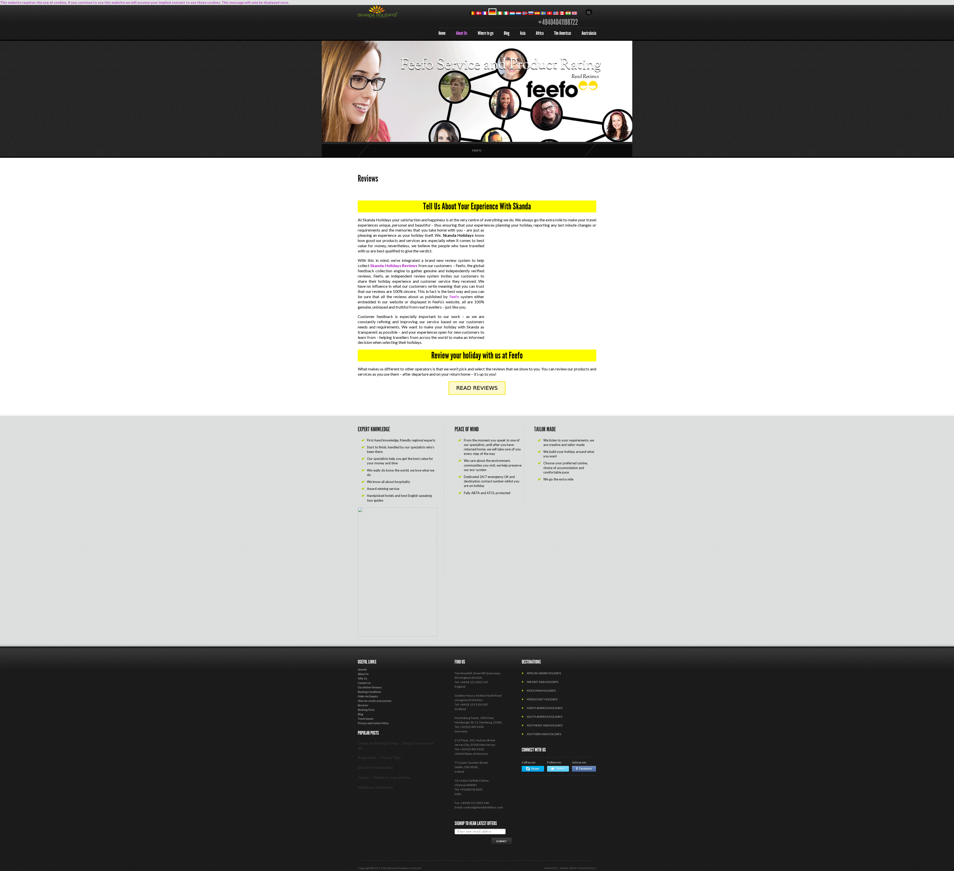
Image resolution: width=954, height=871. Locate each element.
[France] (485, 14)
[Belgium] (472, 14)
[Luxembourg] (512, 14)
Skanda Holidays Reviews (393, 265)
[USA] (555, 14)
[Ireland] (500, 14)
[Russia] (531, 14)
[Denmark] (478, 14)
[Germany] (492, 14)
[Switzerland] (549, 14)
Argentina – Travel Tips (379, 757)
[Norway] (524, 14)
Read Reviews (585, 76)
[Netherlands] (518, 14)
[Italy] (506, 14)
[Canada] (562, 14)
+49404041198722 (558, 22)
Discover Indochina (375, 767)
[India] (568, 14)
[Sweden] (543, 14)
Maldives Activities (375, 787)
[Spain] (537, 14)
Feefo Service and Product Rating (501, 65)
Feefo (476, 150)
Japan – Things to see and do (384, 777)
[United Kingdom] (574, 14)
